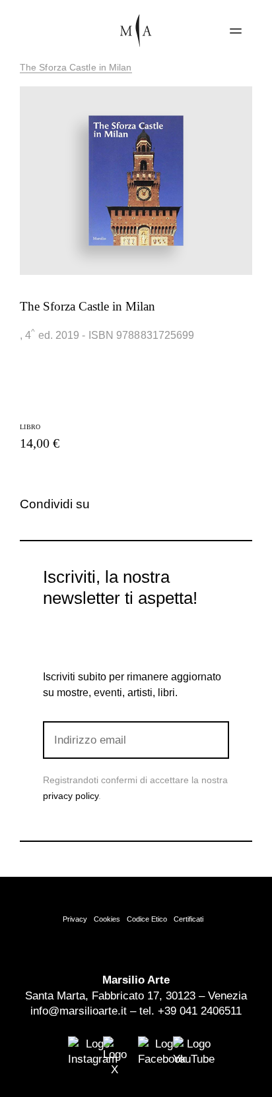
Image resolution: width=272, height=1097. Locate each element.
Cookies (107, 919)
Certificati (188, 919)
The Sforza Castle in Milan (76, 67)
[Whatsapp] (159, 504)
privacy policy (70, 795)
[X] (137, 504)
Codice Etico (147, 919)
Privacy (75, 919)
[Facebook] (115, 504)
